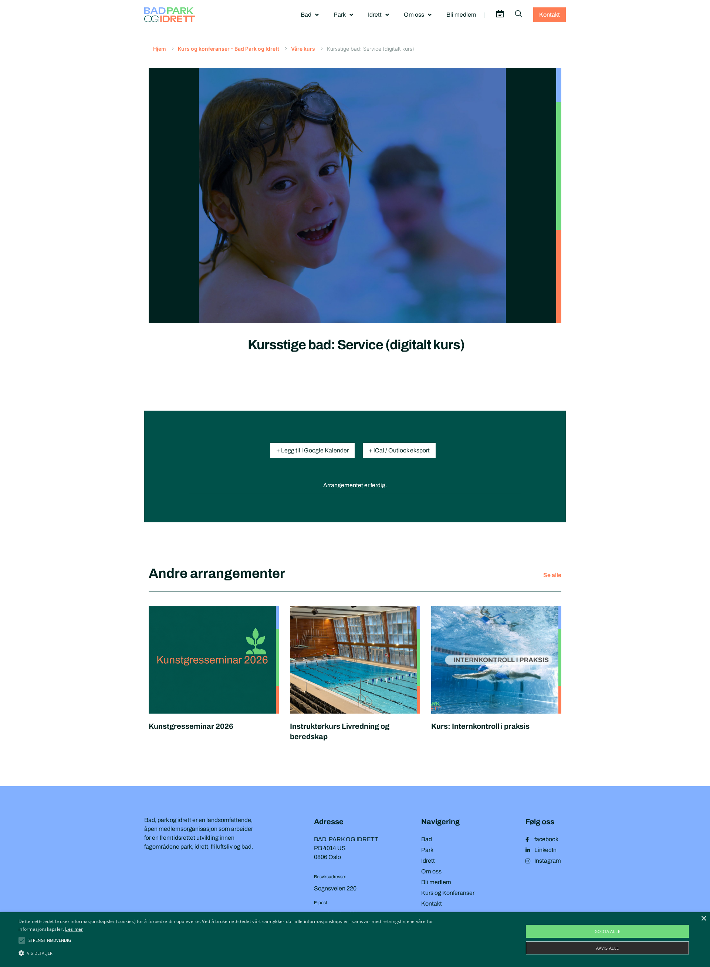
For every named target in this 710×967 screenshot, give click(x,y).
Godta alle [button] (607, 931)
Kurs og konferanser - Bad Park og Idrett (228, 48)
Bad (306, 14)
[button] (49, 940)
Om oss (414, 14)
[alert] (355, 939)
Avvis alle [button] (607, 948)
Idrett (375, 14)
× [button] (703, 918)
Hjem (159, 48)
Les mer (74, 929)
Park (340, 14)
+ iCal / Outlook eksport (399, 450)
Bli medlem (461, 14)
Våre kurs (303, 48)
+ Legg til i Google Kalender (312, 450)
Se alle (552, 575)
